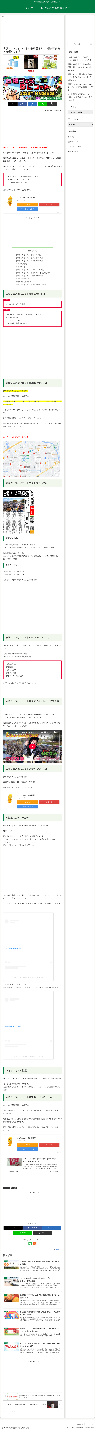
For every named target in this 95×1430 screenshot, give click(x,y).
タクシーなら (22, 267)
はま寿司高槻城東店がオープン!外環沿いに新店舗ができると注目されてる (80, 97)
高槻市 (14, 1188)
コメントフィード (74, 147)
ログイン (71, 137)
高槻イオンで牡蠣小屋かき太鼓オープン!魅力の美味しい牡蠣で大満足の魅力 (80, 77)
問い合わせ (80, 1424)
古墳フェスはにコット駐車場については (29, 258)
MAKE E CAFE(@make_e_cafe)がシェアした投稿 (28, 977)
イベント (7, 1188)
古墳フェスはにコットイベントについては (30, 270)
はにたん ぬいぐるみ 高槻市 (26, 197)
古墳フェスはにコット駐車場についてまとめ (31, 285)
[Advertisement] (32, 32)
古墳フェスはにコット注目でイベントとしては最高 (33, 273)
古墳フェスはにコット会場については (28, 255)
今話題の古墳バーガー (23, 279)
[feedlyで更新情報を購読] (30, 1243)
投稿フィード (73, 142)
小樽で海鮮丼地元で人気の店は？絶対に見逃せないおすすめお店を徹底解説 (80, 67)
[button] (52, 104)
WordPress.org (73, 151)
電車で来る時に (23, 264)
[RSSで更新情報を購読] (34, 1243)
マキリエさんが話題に (23, 282)
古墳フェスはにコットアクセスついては (29, 261)
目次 (30, 251)
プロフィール (89, 1424)
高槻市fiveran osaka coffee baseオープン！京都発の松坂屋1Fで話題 (80, 87)
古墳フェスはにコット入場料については (29, 276)
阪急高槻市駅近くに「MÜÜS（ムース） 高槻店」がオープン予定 (80, 58)
